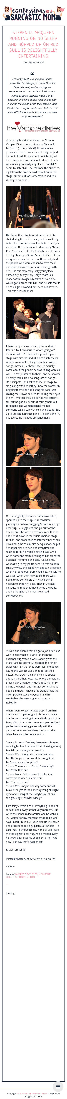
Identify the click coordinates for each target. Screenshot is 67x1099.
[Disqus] (33, 939)
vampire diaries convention (28, 876)
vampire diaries (26, 874)
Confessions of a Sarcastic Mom (32, 1093)
